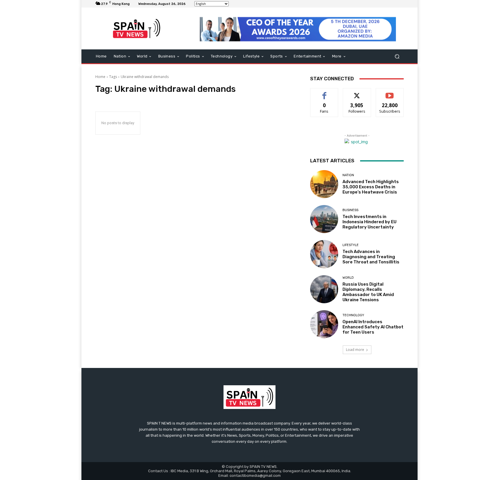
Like (324, 92)
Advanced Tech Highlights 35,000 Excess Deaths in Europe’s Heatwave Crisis (370, 187)
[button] (397, 56)
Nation (348, 175)
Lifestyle (350, 245)
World (348, 277)
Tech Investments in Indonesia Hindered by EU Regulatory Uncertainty (369, 222)
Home (100, 76)
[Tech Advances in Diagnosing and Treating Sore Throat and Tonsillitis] (324, 254)
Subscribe (390, 92)
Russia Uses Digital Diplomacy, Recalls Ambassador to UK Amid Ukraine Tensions (368, 292)
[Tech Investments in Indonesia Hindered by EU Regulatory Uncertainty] (324, 219)
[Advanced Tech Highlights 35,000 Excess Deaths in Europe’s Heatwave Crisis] (324, 184)
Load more (355, 349)
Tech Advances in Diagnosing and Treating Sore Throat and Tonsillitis (370, 257)
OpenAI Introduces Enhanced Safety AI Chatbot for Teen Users (372, 327)
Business (350, 210)
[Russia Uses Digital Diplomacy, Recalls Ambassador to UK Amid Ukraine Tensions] (324, 289)
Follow (357, 92)
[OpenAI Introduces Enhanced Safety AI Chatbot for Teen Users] (324, 324)
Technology (353, 315)
